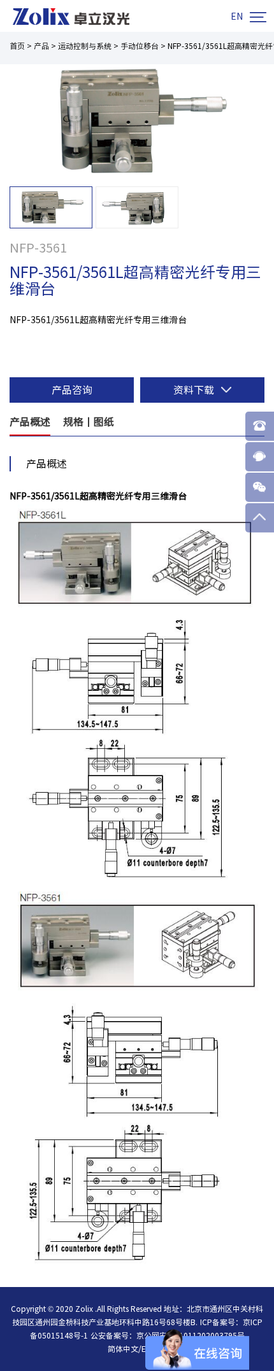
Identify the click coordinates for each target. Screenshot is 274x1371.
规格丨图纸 (88, 422)
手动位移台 (139, 46)
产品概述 (30, 422)
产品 (41, 46)
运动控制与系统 (85, 46)
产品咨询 (72, 390)
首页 (17, 46)
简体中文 (123, 1349)
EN (237, 16)
